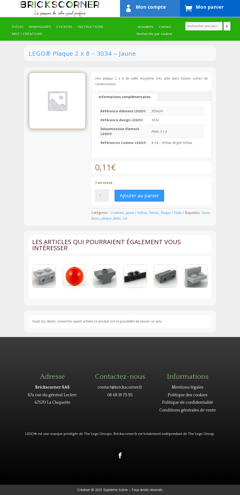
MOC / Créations (27, 34)
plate (117, 218)
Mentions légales (187, 387)
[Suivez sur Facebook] (120, 455)
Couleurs (117, 212)
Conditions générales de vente (187, 410)
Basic (95, 218)
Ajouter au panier (139, 195)
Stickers (64, 27)
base (206, 212)
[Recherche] (227, 26)
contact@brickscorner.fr (120, 387)
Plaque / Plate (171, 212)
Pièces (17, 27)
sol (125, 218)
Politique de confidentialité (187, 402)
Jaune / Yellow (136, 212)
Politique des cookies (187, 395)
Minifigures (40, 27)
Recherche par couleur (154, 34)
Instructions (90, 27)
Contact (165, 27)
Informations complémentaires (124, 97)
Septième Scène (115, 490)
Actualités (146, 27)
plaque (106, 218)
